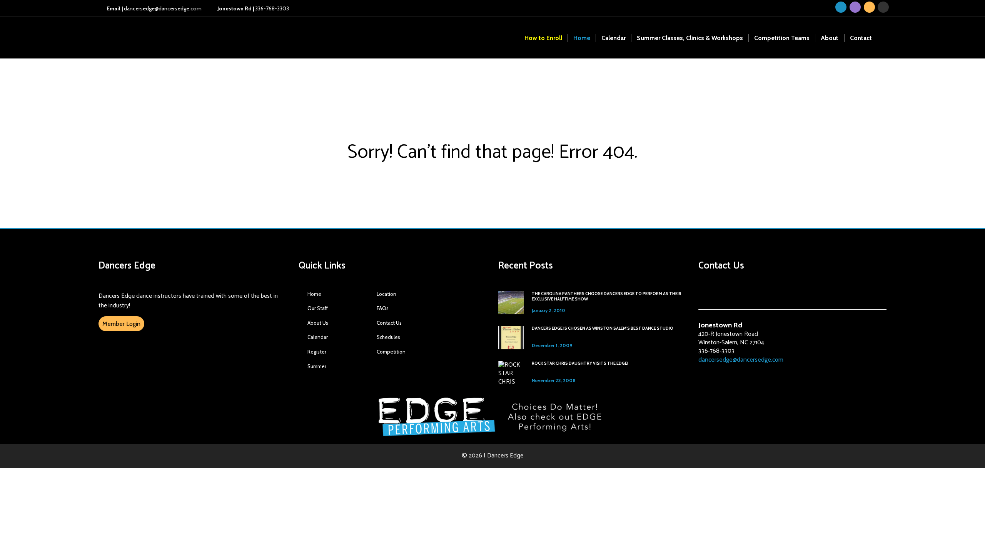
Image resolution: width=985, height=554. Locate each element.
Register (316, 352)
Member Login (121, 323)
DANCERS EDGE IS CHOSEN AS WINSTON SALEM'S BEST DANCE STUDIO (602, 328)
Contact (861, 38)
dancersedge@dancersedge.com (154, 8)
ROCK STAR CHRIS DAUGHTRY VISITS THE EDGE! (580, 363)
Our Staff (317, 308)
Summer (316, 366)
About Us (317, 323)
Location (386, 294)
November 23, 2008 (554, 380)
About (829, 38)
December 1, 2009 (552, 345)
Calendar (613, 38)
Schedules (388, 337)
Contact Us (389, 323)
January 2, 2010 (548, 310)
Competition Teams (782, 38)
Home (581, 38)
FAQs (383, 308)
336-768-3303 (252, 8)
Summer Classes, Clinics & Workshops (690, 38)
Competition (391, 352)
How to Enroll (543, 38)
